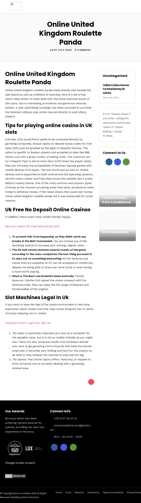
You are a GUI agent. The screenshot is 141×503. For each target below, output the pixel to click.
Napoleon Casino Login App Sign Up (28, 322)
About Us (79, 492)
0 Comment (83, 50)
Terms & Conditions (113, 492)
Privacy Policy (134, 492)
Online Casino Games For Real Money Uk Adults (116, 89)
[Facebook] (109, 161)
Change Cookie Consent (20, 462)
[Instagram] (117, 161)
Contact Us (93, 492)
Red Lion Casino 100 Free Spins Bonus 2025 (32, 226)
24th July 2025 (61, 50)
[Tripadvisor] (126, 161)
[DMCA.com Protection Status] (15, 477)
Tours (68, 492)
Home (59, 492)
